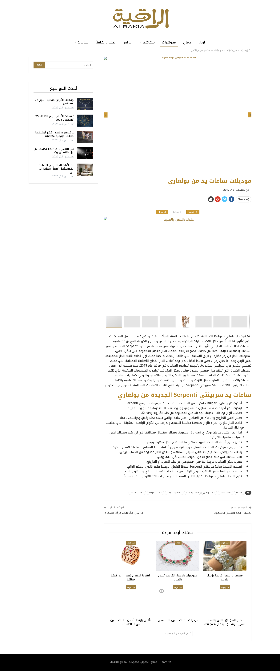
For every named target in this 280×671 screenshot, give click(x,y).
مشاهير (148, 42)
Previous (105, 115)
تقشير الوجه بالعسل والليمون (232, 512)
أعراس (128, 42)
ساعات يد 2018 (192, 492)
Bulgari (239, 492)
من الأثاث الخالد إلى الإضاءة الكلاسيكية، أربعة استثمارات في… (56, 169)
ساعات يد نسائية (137, 492)
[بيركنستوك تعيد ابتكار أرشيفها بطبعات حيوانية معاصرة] (85, 137)
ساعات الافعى (225, 492)
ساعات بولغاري (209, 492)
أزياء (201, 42)
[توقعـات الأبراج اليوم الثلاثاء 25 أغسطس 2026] (85, 121)
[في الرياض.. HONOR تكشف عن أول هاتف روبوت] (85, 153)
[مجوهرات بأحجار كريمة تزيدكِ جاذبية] (224, 556)
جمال (187, 42)
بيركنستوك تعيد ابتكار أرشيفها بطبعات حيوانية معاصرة (54, 134)
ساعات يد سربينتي (174, 492)
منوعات (83, 42)
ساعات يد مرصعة (155, 492)
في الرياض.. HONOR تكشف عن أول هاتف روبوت (54, 150)
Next (250, 115)
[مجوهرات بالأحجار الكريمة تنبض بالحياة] (178, 556)
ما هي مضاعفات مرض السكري (123, 512)
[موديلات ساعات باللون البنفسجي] (178, 600)
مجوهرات (169, 42)
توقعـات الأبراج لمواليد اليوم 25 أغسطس (54, 101)
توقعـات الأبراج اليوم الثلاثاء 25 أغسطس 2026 (54, 118)
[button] (133, 321)
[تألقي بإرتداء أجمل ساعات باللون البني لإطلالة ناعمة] (131, 600)
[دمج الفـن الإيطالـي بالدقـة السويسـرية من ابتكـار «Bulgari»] (224, 600)
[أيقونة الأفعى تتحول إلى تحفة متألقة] (131, 556)
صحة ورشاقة (105, 42)
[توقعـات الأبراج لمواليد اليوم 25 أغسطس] (85, 104)
